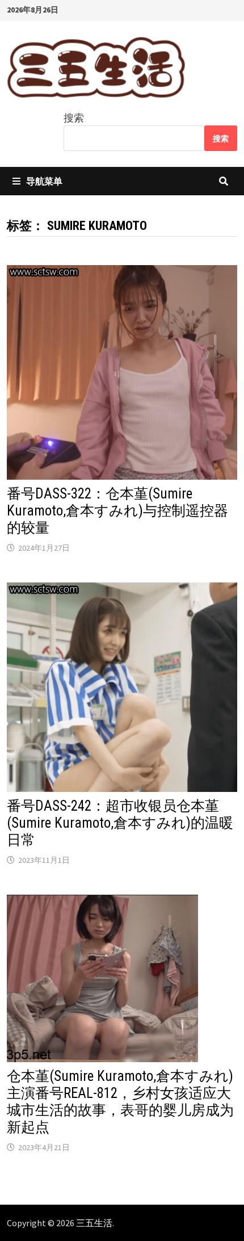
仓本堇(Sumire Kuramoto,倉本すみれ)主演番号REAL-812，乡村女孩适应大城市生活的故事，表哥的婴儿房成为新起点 (120, 1101)
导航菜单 (44, 181)
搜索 (74, 117)
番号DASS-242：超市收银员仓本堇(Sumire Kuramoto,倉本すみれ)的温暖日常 (120, 823)
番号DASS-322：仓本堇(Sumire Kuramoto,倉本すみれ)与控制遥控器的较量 (117, 510)
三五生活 (94, 1223)
